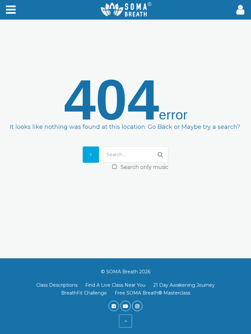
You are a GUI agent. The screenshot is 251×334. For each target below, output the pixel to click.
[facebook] (114, 306)
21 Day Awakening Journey (184, 285)
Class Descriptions (56, 285)
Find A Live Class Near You (115, 285)
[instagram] (137, 306)
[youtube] (125, 306)
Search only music (144, 167)
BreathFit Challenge (84, 293)
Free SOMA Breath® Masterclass (152, 293)
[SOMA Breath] (125, 10)
